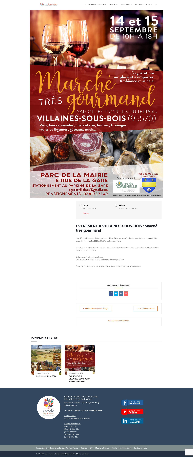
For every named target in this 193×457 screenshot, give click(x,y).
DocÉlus (84, 448)
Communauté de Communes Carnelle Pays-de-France (57, 448)
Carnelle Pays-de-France (94, 4)
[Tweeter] (116, 293)
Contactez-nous (95, 410)
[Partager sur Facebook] (111, 293)
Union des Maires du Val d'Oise (68, 454)
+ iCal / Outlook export (145, 308)
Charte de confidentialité (121, 448)
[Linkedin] (121, 293)
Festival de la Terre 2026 (46, 376)
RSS (91, 448)
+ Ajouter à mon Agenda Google (95, 308)
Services (112, 4)
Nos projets (125, 4)
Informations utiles (142, 4)
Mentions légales (102, 448)
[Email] (126, 293)
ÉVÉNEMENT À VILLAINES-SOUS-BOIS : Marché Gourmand (79, 379)
